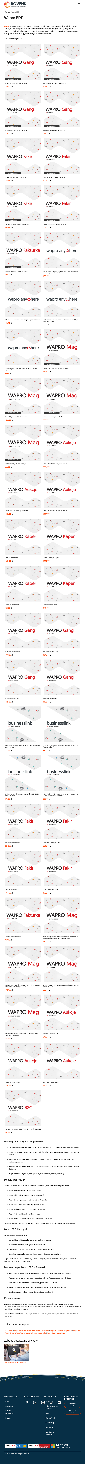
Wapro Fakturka (31, 1333)
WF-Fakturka (8, 1331)
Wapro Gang (51, 1333)
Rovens (7, 12)
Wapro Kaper (61, 1333)
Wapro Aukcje (20, 1333)
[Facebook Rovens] (26, 1401)
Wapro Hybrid (9, 1333)
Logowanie (49, 1427)
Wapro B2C (77, 1331)
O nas (7, 1401)
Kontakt (8, 1418)
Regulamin (9, 1406)
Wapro (6, 26)
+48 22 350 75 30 (72, 1411)
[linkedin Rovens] (35, 1401)
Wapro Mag (31, 1331)
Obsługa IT (49, 1401)
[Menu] (79, 3)
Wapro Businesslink (42, 1331)
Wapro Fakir (42, 1333)
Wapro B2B (68, 1331)
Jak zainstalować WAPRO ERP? (15, 1362)
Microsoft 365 (50, 1418)
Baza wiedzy (49, 1423)
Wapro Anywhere (20, 1331)
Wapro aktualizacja (56, 1331)
